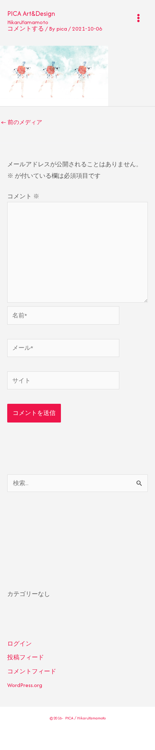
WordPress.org (24, 685)
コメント (23, 196)
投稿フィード (25, 657)
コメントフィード (31, 671)
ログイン (19, 644)
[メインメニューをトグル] (138, 18)
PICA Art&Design (31, 13)
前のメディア (21, 122)
